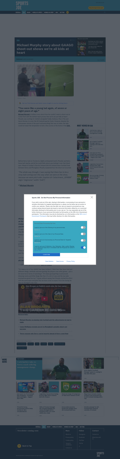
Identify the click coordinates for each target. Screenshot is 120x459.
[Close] (92, 198)
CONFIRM (46, 254)
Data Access (60, 261)
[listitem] (60, 223)
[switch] (83, 227)
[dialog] (60, 229)
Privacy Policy (71, 261)
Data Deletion (49, 261)
